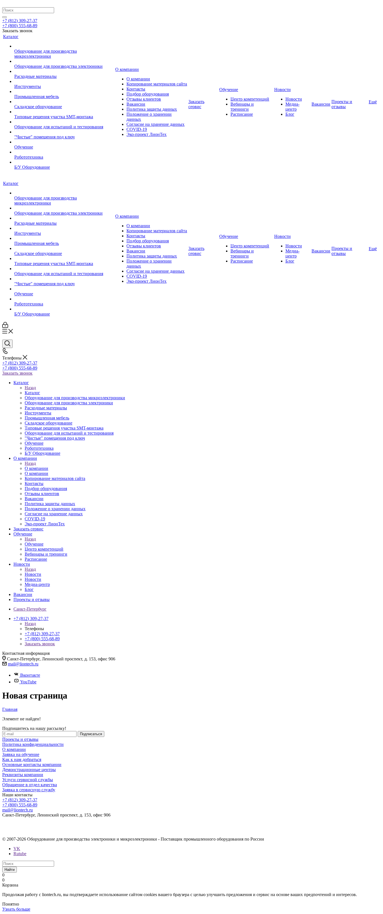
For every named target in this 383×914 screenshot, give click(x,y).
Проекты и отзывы (20, 739)
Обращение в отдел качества (29, 784)
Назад (30, 387)
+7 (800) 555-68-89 (19, 25)
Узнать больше (16, 909)
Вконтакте (30, 675)
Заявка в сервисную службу (28, 789)
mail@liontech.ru (23, 664)
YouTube (28, 681)
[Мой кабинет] (5, 326)
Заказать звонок (17, 373)
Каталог (32, 392)
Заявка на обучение (20, 754)
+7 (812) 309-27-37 (19, 20)
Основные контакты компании (31, 764)
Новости (33, 574)
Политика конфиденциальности (33, 744)
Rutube (19, 853)
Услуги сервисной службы (27, 779)
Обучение (34, 544)
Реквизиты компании (22, 774)
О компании (36, 468)
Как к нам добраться (21, 759)
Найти (9, 869)
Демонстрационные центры (29, 769)
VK (16, 848)
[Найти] (4, 17)
